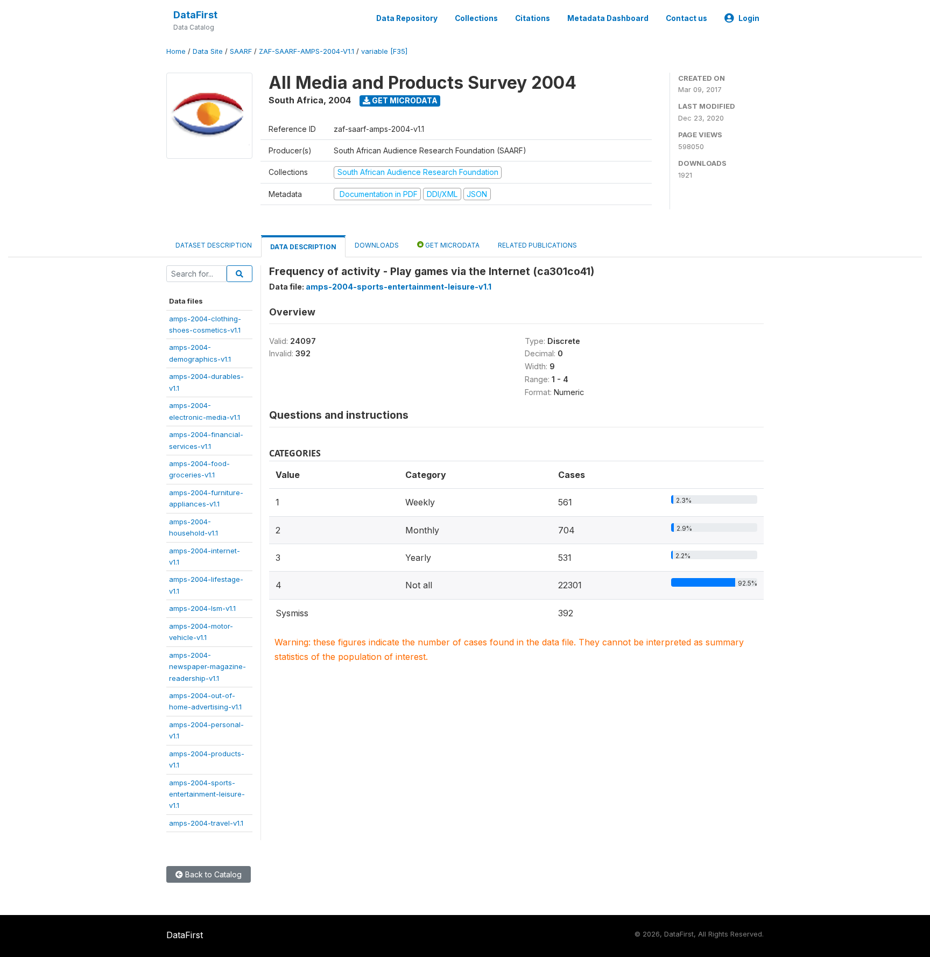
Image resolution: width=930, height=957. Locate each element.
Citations (532, 18)
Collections (476, 18)
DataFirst (195, 14)
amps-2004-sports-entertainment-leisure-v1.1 (207, 794)
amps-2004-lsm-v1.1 (202, 608)
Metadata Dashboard (608, 18)
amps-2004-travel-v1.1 (206, 823)
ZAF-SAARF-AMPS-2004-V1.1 (306, 51)
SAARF (241, 51)
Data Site (208, 51)
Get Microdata (404, 100)
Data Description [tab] (303, 247)
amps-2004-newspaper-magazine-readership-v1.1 (207, 666)
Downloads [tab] (377, 245)
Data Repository (407, 18)
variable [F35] (384, 51)
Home (176, 51)
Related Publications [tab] (537, 245)
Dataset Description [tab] (213, 245)
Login (748, 18)
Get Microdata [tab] (452, 245)
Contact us (686, 18)
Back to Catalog (212, 874)
